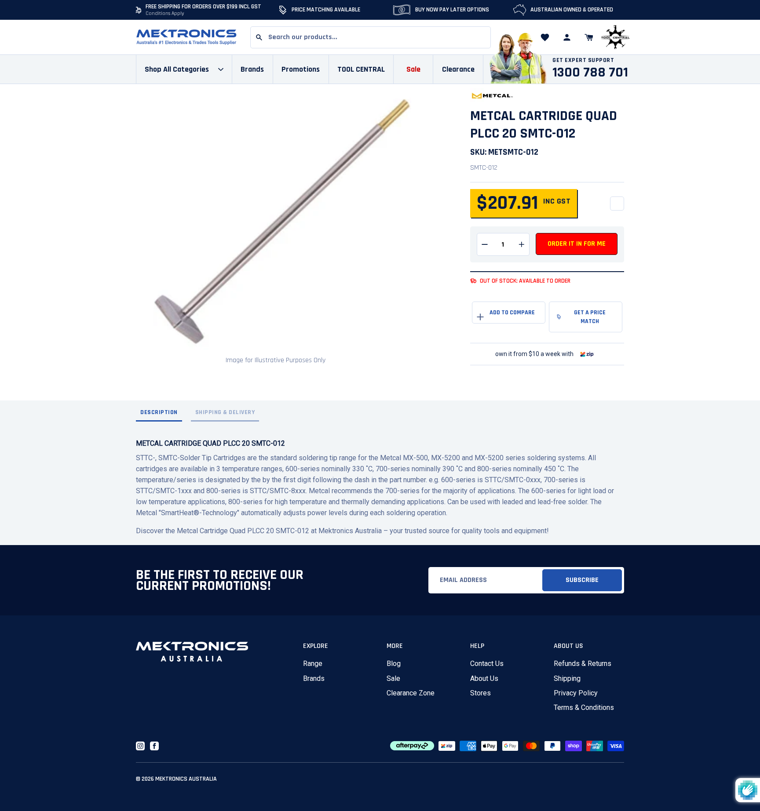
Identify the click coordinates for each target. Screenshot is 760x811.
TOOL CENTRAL (361, 69)
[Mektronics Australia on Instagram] (140, 746)
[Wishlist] (545, 37)
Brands (314, 678)
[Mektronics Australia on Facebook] (154, 746)
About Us (484, 678)
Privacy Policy (576, 693)
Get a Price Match (590, 317)
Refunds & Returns (582, 663)
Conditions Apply (165, 13)
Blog (394, 663)
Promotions (300, 69)
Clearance (458, 69)
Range (312, 663)
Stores (480, 693)
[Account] (567, 37)
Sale (393, 678)
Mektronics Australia (186, 779)
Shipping (567, 678)
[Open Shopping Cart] (589, 37)
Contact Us (487, 663)
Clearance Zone (411, 693)
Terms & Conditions (584, 707)
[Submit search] (259, 37)
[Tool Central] (615, 37)
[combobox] (370, 37)
